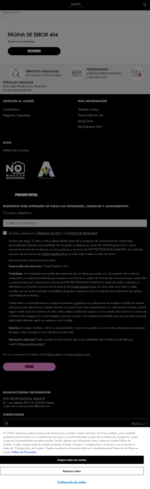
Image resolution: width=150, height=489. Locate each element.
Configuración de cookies (71, 482)
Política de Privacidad (24, 452)
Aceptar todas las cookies (71, 460)
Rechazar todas (72, 471)
